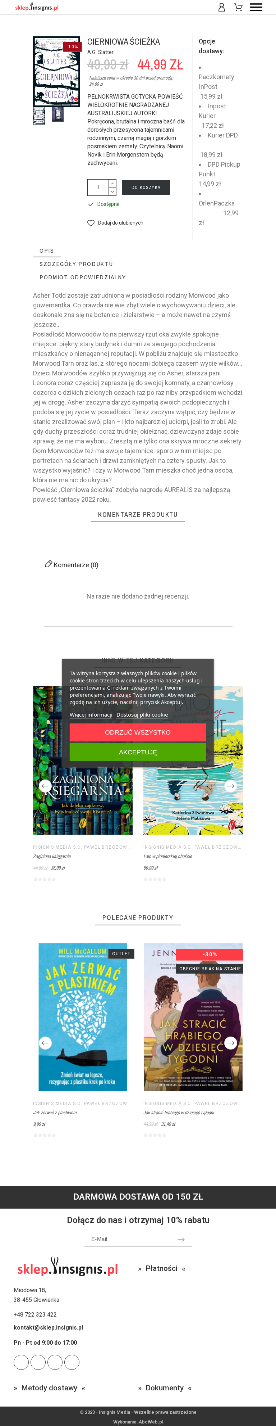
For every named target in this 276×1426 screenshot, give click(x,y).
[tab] (47, 250)
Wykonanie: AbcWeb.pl (138, 1422)
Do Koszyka (146, 187)
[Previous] (45, 786)
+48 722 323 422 (35, 1314)
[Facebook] (71, 1362)
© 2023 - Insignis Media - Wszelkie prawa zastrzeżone (138, 1412)
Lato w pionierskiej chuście (167, 856)
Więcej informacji (91, 714)
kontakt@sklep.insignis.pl (48, 1327)
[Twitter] (21, 1362)
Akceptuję (138, 752)
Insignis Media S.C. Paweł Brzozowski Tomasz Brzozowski (112, 847)
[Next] (230, 786)
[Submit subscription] (181, 1239)
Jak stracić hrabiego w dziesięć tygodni (178, 1112)
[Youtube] (38, 1362)
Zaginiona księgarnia (51, 856)
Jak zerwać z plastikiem (55, 1112)
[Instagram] (55, 1362)
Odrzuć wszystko (138, 732)
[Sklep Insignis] (37, 7)
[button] (115, 223)
